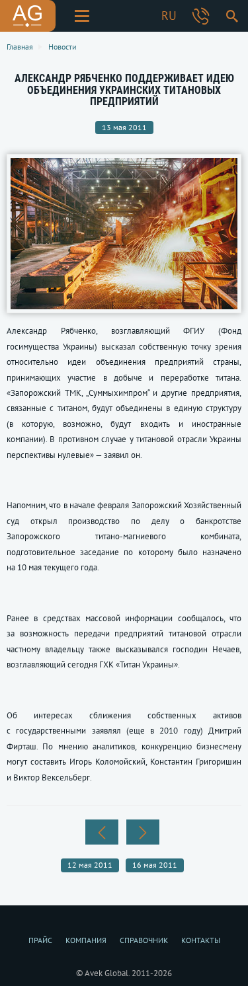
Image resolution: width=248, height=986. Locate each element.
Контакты (200, 940)
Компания (85, 940)
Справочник (144, 940)
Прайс (40, 940)
